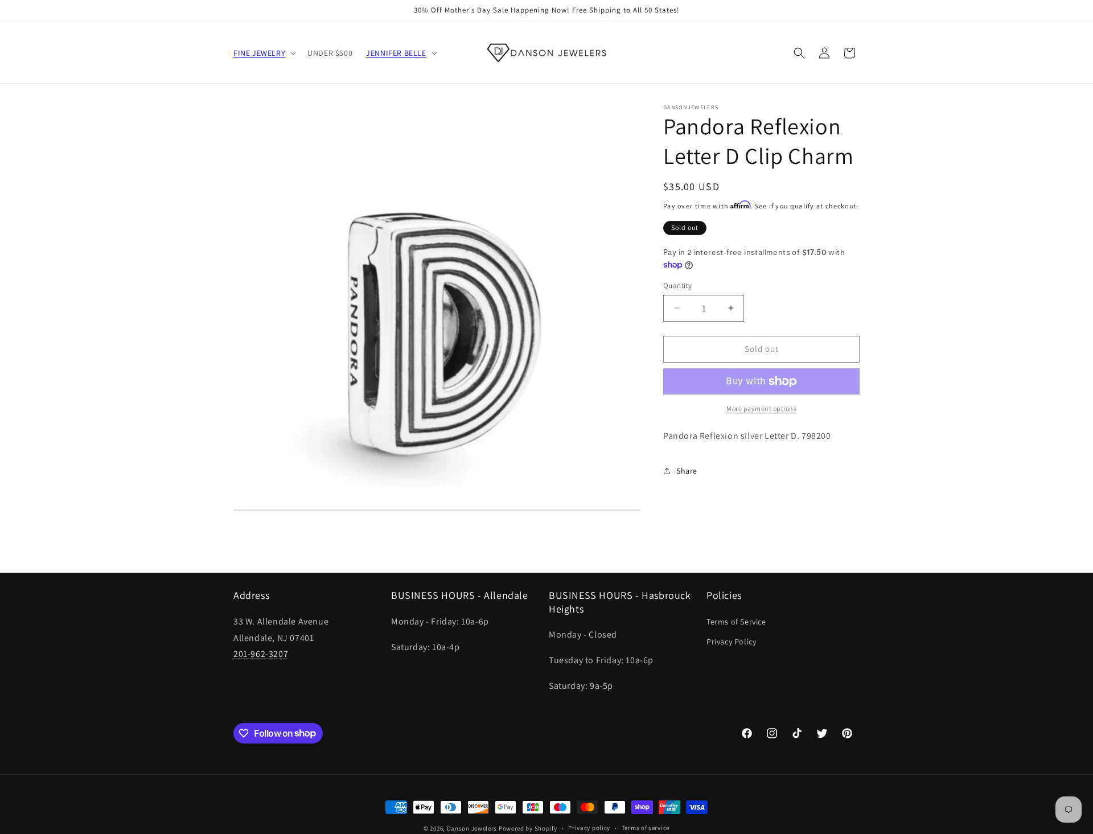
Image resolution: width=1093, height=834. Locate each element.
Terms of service (645, 828)
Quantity (677, 285)
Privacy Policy (731, 641)
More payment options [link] (761, 408)
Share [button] (686, 471)
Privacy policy (589, 828)
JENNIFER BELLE (396, 53)
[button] (264, 53)
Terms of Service (736, 622)
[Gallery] (436, 307)
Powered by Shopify (528, 828)
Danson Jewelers (472, 828)
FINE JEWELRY (259, 53)
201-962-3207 (260, 654)
